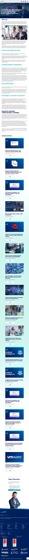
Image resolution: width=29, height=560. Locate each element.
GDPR (8, 532)
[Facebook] (2, 520)
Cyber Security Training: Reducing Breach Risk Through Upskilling (13, 256)
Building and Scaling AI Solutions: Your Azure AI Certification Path (14, 318)
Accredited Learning (9, 528)
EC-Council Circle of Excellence (20, 118)
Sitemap (9, 534)
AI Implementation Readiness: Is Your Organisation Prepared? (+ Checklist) (14, 360)
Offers (1, 527)
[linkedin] (2, 20)
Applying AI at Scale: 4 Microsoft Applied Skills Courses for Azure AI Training (13, 339)
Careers (1, 528)
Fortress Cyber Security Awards (6, 119)
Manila (22, 528)
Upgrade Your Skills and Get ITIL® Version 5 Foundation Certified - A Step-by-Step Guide (13, 423)
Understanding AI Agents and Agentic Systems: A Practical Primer (14, 298)
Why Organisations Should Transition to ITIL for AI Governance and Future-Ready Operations (14, 444)
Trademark (9, 533)
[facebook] (4, 20)
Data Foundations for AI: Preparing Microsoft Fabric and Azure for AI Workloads (13, 277)
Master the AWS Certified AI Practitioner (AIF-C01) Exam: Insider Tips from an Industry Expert (13, 172)
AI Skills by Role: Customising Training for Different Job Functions (14, 380)
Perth (15, 527)
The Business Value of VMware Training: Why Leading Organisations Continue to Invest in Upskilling (13, 465)
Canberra (16, 528)
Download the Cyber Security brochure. (7, 128)
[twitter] (5, 20)
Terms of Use (2, 534)
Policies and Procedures (3, 533)
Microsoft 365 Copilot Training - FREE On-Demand (14, 214)
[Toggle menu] (27, 1)
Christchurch (23, 527)
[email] (6, 20)
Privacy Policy (2, 532)
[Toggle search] (23, 1)
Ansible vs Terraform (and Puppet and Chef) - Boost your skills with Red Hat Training (14, 235)
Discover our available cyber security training (20, 129)
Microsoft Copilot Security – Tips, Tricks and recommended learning (13, 151)
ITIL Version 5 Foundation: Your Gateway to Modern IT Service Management (12, 193)
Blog (1, 8)
